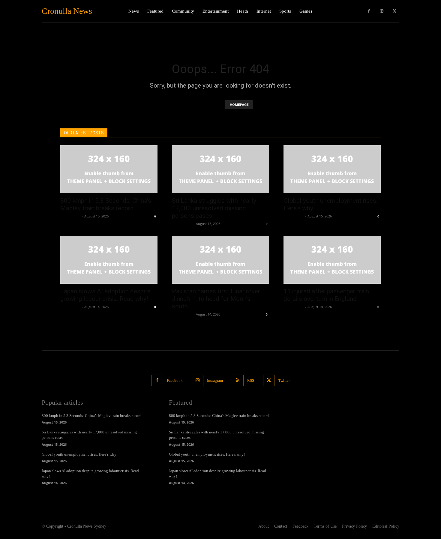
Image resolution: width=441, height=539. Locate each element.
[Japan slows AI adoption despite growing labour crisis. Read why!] (109, 260)
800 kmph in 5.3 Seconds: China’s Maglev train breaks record (105, 204)
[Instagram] (382, 11)
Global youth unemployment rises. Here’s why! (80, 454)
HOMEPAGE (239, 105)
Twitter (284, 380)
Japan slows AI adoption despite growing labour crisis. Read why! (105, 295)
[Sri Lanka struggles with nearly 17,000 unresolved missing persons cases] (220, 169)
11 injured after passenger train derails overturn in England (326, 295)
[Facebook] (369, 11)
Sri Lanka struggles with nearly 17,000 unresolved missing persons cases (214, 208)
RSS (250, 380)
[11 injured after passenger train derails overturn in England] (332, 260)
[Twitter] (394, 11)
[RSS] (238, 380)
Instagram (215, 380)
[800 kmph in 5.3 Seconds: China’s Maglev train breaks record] (109, 169)
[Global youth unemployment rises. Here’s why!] (332, 169)
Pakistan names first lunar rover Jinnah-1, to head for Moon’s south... (216, 299)
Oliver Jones (70, 216)
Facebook (175, 380)
